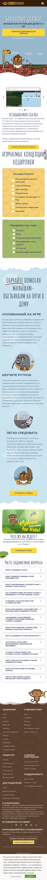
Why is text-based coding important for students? (18, 678)
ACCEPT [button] (30, 876)
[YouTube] (26, 825)
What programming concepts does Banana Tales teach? (22, 585)
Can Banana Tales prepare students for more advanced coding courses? (19, 619)
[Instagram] (36, 825)
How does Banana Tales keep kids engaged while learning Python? (21, 610)
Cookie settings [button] (15, 876)
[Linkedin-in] (31, 825)
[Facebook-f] (21, 825)
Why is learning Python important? (22, 636)
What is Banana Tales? (16, 570)
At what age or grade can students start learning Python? (21, 653)
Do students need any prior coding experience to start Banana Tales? (22, 594)
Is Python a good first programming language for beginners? (18, 644)
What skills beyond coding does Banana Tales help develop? (21, 628)
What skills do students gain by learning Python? (21, 661)
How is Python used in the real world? (20, 669)
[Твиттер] (16, 825)
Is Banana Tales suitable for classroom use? (19, 602)
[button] (42, 3)
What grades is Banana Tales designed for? (19, 577)
